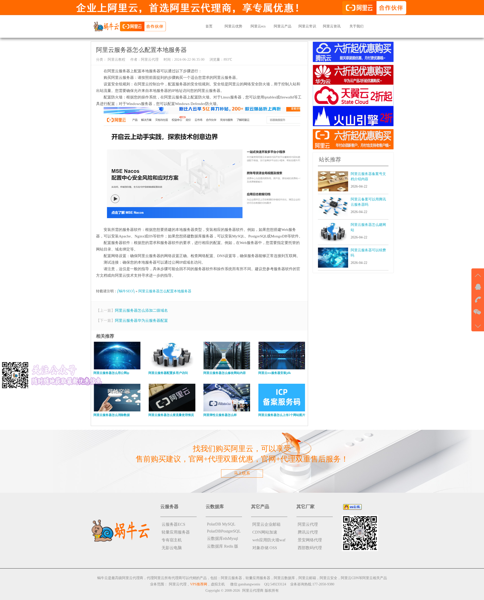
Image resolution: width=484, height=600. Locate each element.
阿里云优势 (233, 26)
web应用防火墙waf (268, 540)
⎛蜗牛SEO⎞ (126, 291)
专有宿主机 (172, 540)
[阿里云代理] (129, 26)
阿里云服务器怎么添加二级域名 (141, 310)
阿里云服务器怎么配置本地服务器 (164, 291)
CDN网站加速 (264, 532)
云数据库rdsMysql (222, 538)
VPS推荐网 (198, 584)
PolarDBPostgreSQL (224, 531)
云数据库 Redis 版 (222, 546)
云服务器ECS (173, 524)
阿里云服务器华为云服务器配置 (141, 321)
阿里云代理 (150, 59)
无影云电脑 (172, 548)
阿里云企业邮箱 (266, 524)
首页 (209, 26)
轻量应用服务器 (176, 532)
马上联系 (242, 473)
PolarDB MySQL (221, 524)
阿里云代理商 (252, 590)
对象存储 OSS (264, 548)
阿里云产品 (282, 26)
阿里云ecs (258, 26)
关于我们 (356, 26)
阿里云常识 (307, 26)
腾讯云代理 (308, 532)
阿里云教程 (116, 59)
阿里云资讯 (332, 26)
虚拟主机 (218, 584)
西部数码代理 (310, 548)
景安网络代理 (310, 540)
